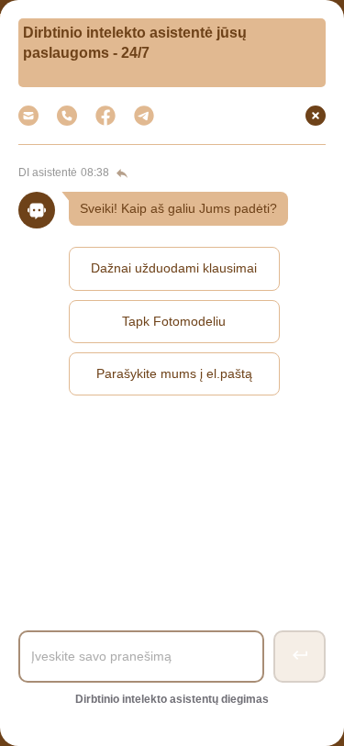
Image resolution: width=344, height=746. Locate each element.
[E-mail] (28, 116)
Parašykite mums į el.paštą (174, 373)
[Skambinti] (67, 116)
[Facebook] (105, 116)
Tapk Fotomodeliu (174, 321)
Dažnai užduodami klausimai (174, 268)
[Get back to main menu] (120, 173)
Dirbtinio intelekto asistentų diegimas (172, 699)
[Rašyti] (144, 116)
